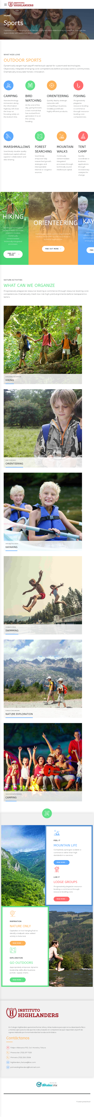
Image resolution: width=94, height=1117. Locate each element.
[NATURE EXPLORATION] (47, 679)
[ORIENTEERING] (47, 428)
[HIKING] (47, 345)
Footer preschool (83, 1102)
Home (7, 15)
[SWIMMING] (47, 595)
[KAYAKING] (47, 512)
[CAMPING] (47, 762)
